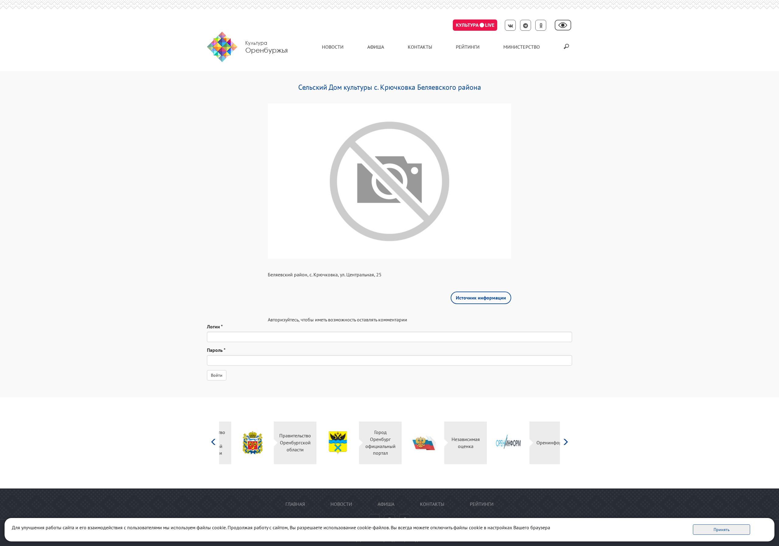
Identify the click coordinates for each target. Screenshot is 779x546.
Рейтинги (468, 47)
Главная (295, 504)
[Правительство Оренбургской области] (240, 442)
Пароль (216, 350)
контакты (420, 47)
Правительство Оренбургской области (283, 442)
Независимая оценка (453, 442)
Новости (333, 47)
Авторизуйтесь (283, 320)
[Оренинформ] (496, 442)
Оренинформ (538, 442)
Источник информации (481, 298)
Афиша (375, 47)
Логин (215, 327)
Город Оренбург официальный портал (368, 442)
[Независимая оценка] (411, 442)
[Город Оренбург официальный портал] (326, 442)
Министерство (521, 47)
